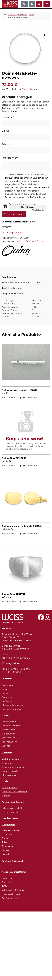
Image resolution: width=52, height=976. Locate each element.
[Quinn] (16, 250)
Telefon (6, 144)
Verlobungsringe (10, 759)
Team (5, 838)
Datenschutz (8, 882)
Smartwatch (8, 737)
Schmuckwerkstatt (12, 808)
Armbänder (8, 685)
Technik (6, 795)
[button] (45, 35)
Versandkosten (29, 89)
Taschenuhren (9, 741)
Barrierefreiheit (10, 898)
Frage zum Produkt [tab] (12, 293)
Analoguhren (9, 721)
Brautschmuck (10, 771)
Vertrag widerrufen (12, 894)
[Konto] (32, 4)
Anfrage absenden (14, 214)
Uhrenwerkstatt (10, 812)
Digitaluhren (8, 733)
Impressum (8, 878)
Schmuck (12, 14)
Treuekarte (8, 846)
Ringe (5, 689)
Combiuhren (8, 729)
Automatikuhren (11, 725)
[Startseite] (5, 14)
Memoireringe (9, 775)
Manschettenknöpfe (12, 705)
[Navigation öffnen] (46, 4)
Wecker (6, 745)
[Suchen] (24, 4)
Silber (31, 14)
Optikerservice (9, 787)
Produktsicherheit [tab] (11, 288)
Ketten (5, 693)
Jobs (4, 842)
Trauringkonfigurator (13, 767)
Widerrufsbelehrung (13, 890)
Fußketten (7, 701)
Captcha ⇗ (39, 210)
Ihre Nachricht (10, 158)
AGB (4, 886)
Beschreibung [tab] (9, 277)
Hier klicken (27, 207)
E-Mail (6, 130)
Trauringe (7, 763)
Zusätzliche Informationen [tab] (16, 282)
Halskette (22, 14)
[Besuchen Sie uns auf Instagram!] (47, 619)
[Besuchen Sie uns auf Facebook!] (41, 619)
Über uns (7, 834)
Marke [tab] (38, 282)
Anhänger (7, 697)
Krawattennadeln (11, 709)
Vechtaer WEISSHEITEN (14, 791)
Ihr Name (8, 117)
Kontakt (6, 854)
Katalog (6, 850)
